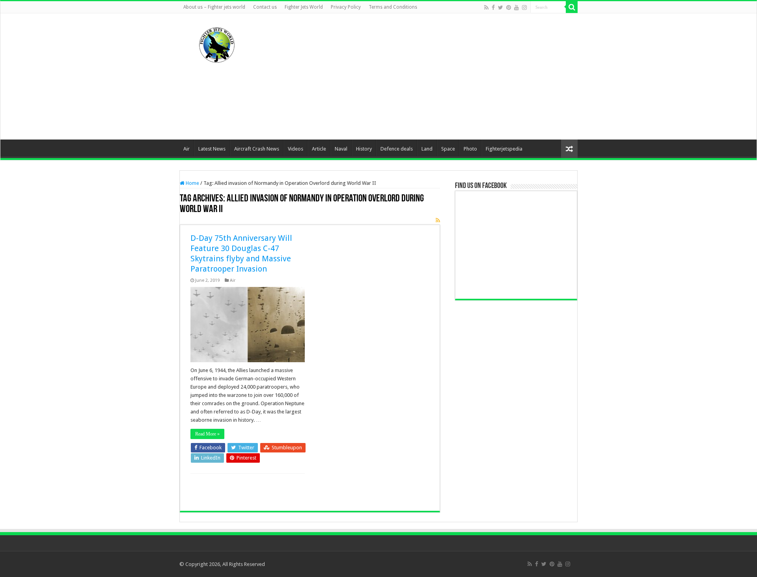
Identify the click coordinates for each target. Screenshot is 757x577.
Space (448, 149)
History (364, 149)
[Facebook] (493, 7)
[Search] (572, 7)
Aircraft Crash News (256, 149)
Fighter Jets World (304, 7)
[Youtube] (516, 7)
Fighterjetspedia (504, 149)
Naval (341, 149)
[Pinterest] (508, 7)
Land (427, 149)
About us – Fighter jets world (214, 7)
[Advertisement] (428, 76)
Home (192, 183)
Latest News (212, 149)
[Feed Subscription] (438, 220)
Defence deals (396, 149)
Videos (295, 149)
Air (186, 149)
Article (319, 149)
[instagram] (524, 7)
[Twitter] (500, 7)
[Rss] (486, 7)
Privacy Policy (346, 7)
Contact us (265, 7)
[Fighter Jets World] (216, 43)
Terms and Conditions (393, 7)
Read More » (207, 434)
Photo (470, 149)
